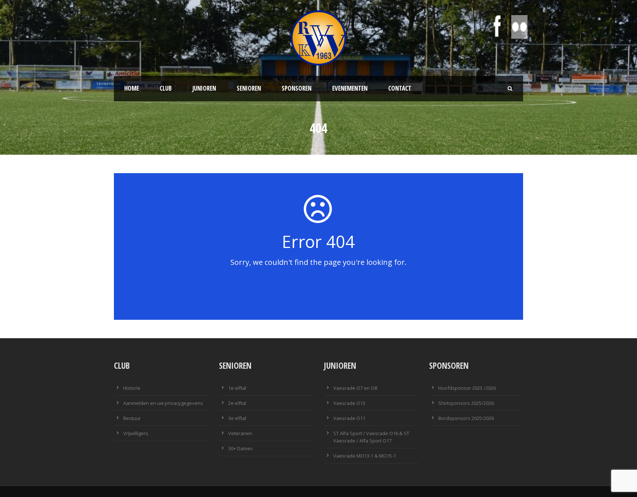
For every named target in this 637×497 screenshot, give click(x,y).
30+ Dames (240, 448)
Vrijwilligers (135, 433)
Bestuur (132, 418)
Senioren (249, 88)
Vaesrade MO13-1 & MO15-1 (364, 455)
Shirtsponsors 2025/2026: (466, 403)
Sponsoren (296, 88)
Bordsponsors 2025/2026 (466, 418)
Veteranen (240, 433)
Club (166, 88)
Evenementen (350, 88)
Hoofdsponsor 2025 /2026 (467, 388)
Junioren (204, 88)
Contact (399, 88)
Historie (131, 388)
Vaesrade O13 (349, 403)
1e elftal (237, 388)
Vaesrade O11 (349, 418)
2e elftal (237, 403)
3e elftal (237, 418)
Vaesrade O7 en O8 (355, 388)
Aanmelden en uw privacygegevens (163, 403)
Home (131, 88)
